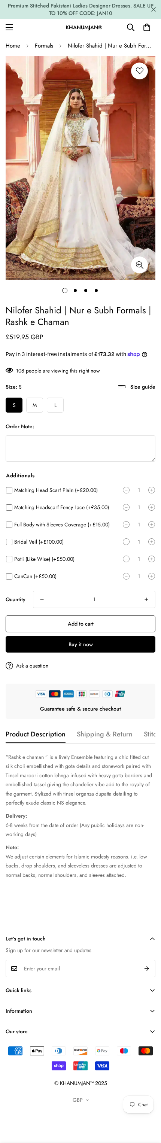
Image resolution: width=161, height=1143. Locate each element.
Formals (44, 46)
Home (13, 46)
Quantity (15, 599)
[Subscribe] (147, 968)
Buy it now (81, 644)
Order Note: (20, 426)
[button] (146, 27)
